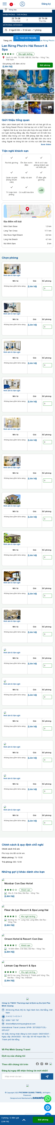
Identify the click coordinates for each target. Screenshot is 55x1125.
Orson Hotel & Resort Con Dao (23, 938)
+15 (45, 108)
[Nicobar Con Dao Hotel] (27, 879)
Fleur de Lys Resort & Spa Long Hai (26, 910)
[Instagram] (42, 1064)
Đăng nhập (31, 3)
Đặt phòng (45, 65)
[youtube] (47, 1064)
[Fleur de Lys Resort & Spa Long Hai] (27, 906)
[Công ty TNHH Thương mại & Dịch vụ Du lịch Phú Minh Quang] (27, 999)
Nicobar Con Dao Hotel (18, 883)
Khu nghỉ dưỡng (25, 54)
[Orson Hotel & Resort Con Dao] (27, 935)
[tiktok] (51, 1064)
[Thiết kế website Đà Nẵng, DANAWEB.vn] (39, 1098)
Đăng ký (46, 3)
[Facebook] (38, 1064)
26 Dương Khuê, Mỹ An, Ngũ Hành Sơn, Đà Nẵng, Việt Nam (29, 1011)
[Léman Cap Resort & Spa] (27, 962)
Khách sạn (25, 890)
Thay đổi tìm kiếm (28, 38)
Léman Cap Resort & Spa (20, 965)
